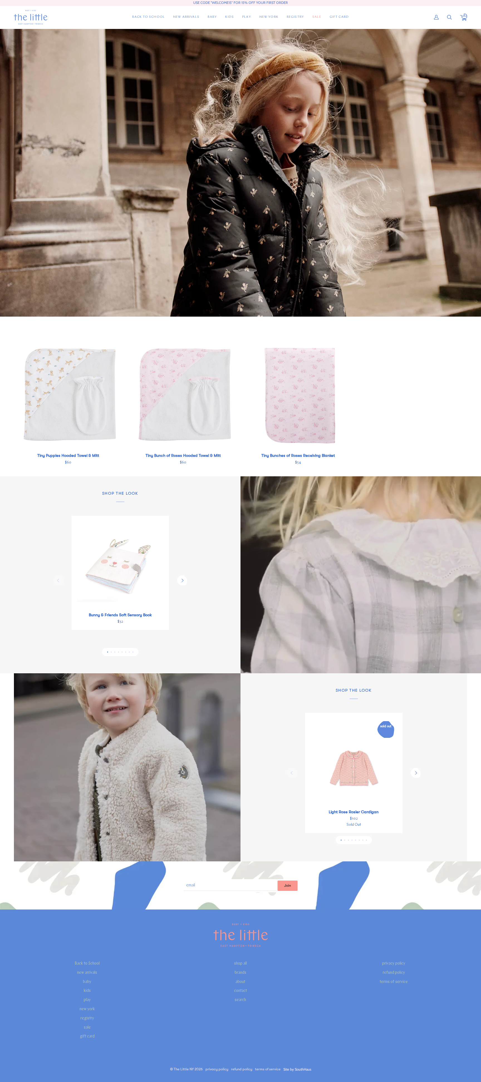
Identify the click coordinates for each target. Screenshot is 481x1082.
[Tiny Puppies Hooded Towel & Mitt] (68, 394)
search (240, 1000)
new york (87, 1009)
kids (87, 991)
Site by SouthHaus (297, 1069)
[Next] (182, 580)
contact (240, 991)
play (87, 1000)
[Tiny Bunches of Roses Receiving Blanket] (298, 394)
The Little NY (184, 1069)
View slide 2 (344, 840)
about (240, 982)
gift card (87, 1036)
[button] (212, 17)
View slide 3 (348, 840)
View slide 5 (355, 840)
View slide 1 (341, 840)
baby (87, 982)
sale (87, 1028)
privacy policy (393, 964)
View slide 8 (366, 840)
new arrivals (87, 973)
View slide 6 (359, 840)
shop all (240, 964)
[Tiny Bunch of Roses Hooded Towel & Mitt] (183, 394)
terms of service (394, 982)
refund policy (394, 973)
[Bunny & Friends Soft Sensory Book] (120, 564)
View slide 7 (362, 840)
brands (240, 973)
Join (287, 886)
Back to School (87, 964)
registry (87, 1018)
